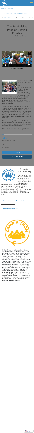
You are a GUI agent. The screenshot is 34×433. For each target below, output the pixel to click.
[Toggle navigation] (31, 3)
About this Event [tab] (8, 201)
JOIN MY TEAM (17, 157)
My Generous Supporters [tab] (10, 208)
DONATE (17, 152)
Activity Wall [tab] (20, 201)
